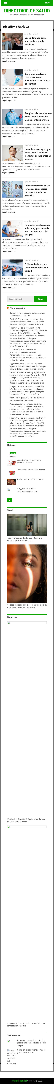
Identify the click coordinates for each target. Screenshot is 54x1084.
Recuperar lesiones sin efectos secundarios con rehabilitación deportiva (26, 1024)
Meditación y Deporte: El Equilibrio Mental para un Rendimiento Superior (26, 820)
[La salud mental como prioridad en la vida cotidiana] (12, 41)
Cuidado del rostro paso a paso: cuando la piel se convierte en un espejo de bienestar (27, 606)
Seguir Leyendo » (8, 61)
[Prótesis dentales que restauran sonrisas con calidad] (12, 267)
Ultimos (12, 457)
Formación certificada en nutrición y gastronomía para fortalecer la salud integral (31, 1042)
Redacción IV (33, 34)
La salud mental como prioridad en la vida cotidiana (36, 41)
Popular (13, 453)
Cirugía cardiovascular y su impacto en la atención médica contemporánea (38, 116)
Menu (47, 3)
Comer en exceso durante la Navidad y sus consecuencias (32, 1051)
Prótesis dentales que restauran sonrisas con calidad (36, 267)
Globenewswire (17, 308)
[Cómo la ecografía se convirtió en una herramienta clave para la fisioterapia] (12, 77)
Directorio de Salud (27, 10)
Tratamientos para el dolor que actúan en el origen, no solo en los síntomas (24, 539)
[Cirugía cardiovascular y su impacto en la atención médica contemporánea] (12, 117)
